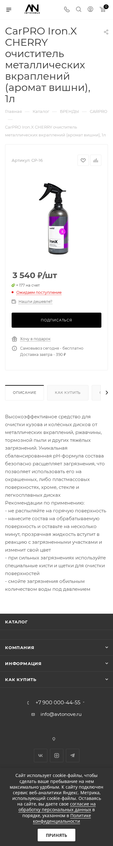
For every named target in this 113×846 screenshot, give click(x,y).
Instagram (56, 755)
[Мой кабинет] (90, 10)
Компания (19, 647)
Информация (23, 663)
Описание (24, 392)
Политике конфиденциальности (62, 818)
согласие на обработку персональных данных (57, 806)
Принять (56, 835)
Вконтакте (40, 755)
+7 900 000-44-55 (57, 702)
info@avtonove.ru (61, 714)
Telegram (72, 755)
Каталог (16, 621)
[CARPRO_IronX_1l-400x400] (56, 218)
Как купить (68, 392)
